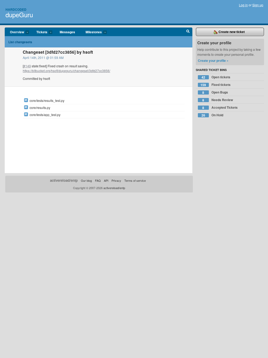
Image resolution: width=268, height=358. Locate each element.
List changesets (20, 42)
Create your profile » (213, 60)
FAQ (98, 180)
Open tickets (216, 77)
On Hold (212, 115)
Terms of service (135, 180)
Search (188, 31)
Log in (243, 5)
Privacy (116, 180)
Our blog (86, 180)
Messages (67, 32)
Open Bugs (215, 92)
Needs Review (217, 99)
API (106, 180)
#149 (27, 66)
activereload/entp (64, 180)
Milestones (91, 32)
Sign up (257, 5)
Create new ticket (231, 31)
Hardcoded (15, 9)
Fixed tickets (215, 84)
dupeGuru (19, 14)
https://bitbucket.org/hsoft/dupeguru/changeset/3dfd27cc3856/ (66, 70)
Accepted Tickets (220, 107)
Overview (14, 32)
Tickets (39, 32)
